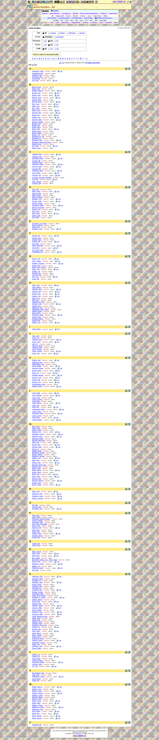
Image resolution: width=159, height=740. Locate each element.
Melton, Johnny (37, 454)
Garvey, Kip (36, 259)
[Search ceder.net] (128, 2)
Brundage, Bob (37, 140)
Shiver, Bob (36, 601)
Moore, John (36, 468)
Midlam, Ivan (36, 458)
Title (51, 22)
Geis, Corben (36, 261)
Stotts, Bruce (36, 633)
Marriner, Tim (36, 432)
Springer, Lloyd (37, 623)
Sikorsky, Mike (37, 608)
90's (96, 20)
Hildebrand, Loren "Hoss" (40, 309)
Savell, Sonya (37, 584)
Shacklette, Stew (38, 594)
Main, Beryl (36, 426)
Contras (82, 16)
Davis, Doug (36, 191)
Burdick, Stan (36, 144)
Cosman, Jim (36, 175)
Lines (89, 16)
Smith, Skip (36, 620)
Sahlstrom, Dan (37, 576)
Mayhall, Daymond (38, 440)
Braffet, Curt (36, 117)
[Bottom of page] (129, 69)
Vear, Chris (35, 675)
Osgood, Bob (36, 507)
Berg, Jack (35, 104)
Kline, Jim (35, 373)
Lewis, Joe (35, 405)
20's (62, 20)
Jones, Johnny (37, 351)
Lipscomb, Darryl (38, 413)
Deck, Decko (36, 195)
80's (91, 20)
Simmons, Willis (37, 614)
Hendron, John (37, 304)
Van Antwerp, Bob (38, 673)
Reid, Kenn (36, 556)
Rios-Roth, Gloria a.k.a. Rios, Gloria (44, 560)
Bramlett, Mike (37, 120)
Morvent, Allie (36, 479)
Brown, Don (36, 129)
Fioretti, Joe (36, 241)
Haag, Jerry (36, 285)
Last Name (60, 37)
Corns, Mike (36, 173)
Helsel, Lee (36, 298)
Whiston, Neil (36, 699)
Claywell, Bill (36, 169)
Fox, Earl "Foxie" (38, 250)
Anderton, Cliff (37, 75)
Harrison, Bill (36, 292)
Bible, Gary (36, 106)
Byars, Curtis (36, 148)
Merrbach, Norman (38, 456)
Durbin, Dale (36, 216)
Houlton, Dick (36, 317)
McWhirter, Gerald (38, 453)
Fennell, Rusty (37, 240)
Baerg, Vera (36, 89)
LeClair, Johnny (37, 399)
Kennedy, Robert (37, 368)
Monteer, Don (36, 466)
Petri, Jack (35, 530)
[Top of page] (126, 69)
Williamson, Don (37, 709)
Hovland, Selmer (37, 319)
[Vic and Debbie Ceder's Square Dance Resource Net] (119, 2)
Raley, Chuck (36, 552)
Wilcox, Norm (36, 701)
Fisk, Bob (35, 244)
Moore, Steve (36, 472)
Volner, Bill (35, 680)
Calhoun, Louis (37, 157)
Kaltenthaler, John (38, 364)
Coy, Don (35, 179)
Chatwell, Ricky (37, 162)
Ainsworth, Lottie (37, 71)
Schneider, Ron (37, 590)
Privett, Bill (36, 537)
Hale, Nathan (36, 287)
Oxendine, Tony (37, 509)
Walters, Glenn (37, 691)
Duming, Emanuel (38, 207)
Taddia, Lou (36, 654)
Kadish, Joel (36, 360)
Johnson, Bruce (37, 346)
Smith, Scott (36, 618)
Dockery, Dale (37, 201)
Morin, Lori (35, 474)
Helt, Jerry (35, 300)
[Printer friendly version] (130, 2)
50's (76, 20)
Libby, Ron (35, 407)
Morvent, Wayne (37, 481)
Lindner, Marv (36, 412)
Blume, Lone (36, 110)
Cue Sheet (94, 22)
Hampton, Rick (37, 289)
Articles (82, 33)
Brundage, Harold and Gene (41, 142)
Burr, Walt (35, 146)
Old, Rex (35, 505)
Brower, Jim (36, 125)
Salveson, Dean (37, 579)
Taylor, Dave (36, 658)
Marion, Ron (36, 428)
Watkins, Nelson (37, 693)
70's (86, 20)
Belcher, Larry (36, 98)
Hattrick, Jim (36, 296)
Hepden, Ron (36, 306)
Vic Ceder (78, 733)
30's (67, 20)
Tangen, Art (36, 656)
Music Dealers (52, 18)
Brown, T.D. (36, 135)
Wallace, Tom (36, 689)
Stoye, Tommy (37, 635)
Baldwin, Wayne (37, 91)
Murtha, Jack (36, 483)
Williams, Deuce (37, 705)
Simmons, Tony (37, 612)
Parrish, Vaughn (37, 520)
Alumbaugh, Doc (37, 73)
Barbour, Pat (36, 93)
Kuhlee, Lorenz (37, 386)
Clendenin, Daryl (37, 170)
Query (116, 22)
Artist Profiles (88, 18)
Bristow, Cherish (37, 122)
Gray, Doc (35, 277)
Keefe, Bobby (36, 366)
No (57, 41)
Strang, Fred (36, 637)
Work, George (36, 716)
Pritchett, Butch (37, 536)
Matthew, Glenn (37, 436)
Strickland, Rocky (38, 638)
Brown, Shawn (37, 133)
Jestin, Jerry (36, 342)
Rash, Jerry (36, 553)
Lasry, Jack (36, 398)
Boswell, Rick (36, 113)
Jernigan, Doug (37, 339)
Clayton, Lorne (37, 166)
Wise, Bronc (36, 711)
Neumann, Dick (37, 494)
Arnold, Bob (36, 78)
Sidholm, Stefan (37, 605)
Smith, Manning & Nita (39, 616)
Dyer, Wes (35, 217)
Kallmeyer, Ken (37, 362)
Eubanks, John (37, 229)
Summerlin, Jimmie (38, 642)
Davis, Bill (35, 189)
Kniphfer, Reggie (37, 375)
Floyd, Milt (35, 248)
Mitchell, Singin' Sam (39, 465)
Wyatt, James (37, 718)
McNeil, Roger (37, 451)
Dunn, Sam (36, 213)
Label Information (64, 18)
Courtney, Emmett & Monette (42, 177)
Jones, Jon (36, 353)
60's (81, 20)
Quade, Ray (36, 543)
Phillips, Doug (36, 533)
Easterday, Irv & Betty (39, 223)
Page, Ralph (36, 517)
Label (57, 22)
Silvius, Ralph (36, 610)
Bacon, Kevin (36, 87)
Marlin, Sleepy (37, 430)
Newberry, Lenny (37, 496)
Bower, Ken (36, 115)
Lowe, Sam (36, 417)
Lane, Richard (36, 395)
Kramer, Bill (36, 380)
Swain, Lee (36, 644)
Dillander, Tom (37, 199)
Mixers (106, 16)
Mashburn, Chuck (38, 434)
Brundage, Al (36, 138)
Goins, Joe (35, 269)
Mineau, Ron (36, 463)
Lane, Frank (36, 393)
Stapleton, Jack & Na (39, 625)
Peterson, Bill (36, 528)
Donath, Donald (37, 203)
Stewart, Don (36, 629)
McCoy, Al (35, 449)
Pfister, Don (36, 532)
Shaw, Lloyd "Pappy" (39, 595)
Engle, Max (36, 227)
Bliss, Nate (36, 108)
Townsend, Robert (38, 662)
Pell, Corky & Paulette (39, 524)
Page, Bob (35, 515)
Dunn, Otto (35, 211)
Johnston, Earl (37, 347)
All (52, 16)
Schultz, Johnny (37, 592)
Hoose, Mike (36, 313)
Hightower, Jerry (37, 308)
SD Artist (85, 22)
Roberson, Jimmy (38, 564)
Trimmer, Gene (37, 664)
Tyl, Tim (35, 666)
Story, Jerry (36, 631)
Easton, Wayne (37, 225)
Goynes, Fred (36, 275)
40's (72, 20)
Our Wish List (66, 13)
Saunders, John (37, 582)
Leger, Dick (36, 401)
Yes (51, 49)
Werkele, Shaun (37, 697)
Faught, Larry (36, 238)
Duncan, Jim (36, 209)
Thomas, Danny (37, 660)
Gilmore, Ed (36, 265)
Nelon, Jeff (35, 491)
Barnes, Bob (36, 95)
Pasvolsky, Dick (37, 522)
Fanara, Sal (36, 236)
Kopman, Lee (36, 377)
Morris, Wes (36, 476)
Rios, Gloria (36, 558)
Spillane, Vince (37, 622)
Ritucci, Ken (36, 561)
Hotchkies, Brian (37, 315)
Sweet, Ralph (36, 648)
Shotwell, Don (36, 604)
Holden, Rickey (37, 311)
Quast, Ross (36, 545)
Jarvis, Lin (35, 338)
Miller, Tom (35, 460)
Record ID (109, 22)
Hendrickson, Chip (38, 302)
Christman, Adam (38, 164)
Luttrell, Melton (37, 420)
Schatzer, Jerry (37, 586)
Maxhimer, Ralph (37, 439)
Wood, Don (36, 713)
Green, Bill (35, 279)
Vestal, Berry (36, 679)
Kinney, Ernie (36, 371)
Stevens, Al (36, 627)
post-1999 (103, 20)
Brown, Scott (36, 131)
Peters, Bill (36, 526)
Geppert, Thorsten (38, 263)
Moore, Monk (36, 470)
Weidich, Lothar (37, 695)
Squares (53, 33)
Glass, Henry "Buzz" (39, 267)
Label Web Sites (77, 18)
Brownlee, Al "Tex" (38, 136)
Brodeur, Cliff (36, 124)
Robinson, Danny (38, 568)
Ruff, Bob (35, 570)
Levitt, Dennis (36, 403)
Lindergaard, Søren (38, 409)
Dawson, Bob (36, 193)
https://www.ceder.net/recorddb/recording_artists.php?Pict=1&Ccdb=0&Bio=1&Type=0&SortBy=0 (79, 730)
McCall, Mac (36, 445)
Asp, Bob (35, 80)
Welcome (44, 13)
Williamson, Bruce (38, 707)
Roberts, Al (36, 566)
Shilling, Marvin (37, 599)
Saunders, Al (36, 580)
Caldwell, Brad (37, 154)
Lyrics (101, 22)
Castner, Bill (36, 161)
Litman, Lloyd (36, 416)
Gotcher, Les (36, 273)
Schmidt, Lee (36, 588)
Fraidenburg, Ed (37, 252)
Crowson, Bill (36, 183)
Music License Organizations (89, 13)
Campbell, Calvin (38, 158)
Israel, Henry (36, 329)
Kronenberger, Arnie (38, 384)
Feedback (104, 13)
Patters (68, 16)
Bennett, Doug (37, 102)
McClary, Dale (37, 447)
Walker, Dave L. (37, 687)
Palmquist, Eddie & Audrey (41, 519)
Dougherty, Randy (38, 205)
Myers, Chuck (37, 485)
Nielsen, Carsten (37, 498)
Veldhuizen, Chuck (38, 676)
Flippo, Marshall (37, 245)
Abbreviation (65, 22)
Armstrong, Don (37, 77)
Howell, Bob (36, 320)
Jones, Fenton (37, 349)
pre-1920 (55, 20)
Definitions (72, 33)
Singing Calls (60, 16)
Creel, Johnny (36, 182)
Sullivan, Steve (37, 640)
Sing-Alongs (97, 16)
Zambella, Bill (36, 725)
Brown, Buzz (36, 127)
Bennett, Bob (36, 100)
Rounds (75, 16)
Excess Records (55, 13)
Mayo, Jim (35, 442)
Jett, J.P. (35, 344)
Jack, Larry (36, 336)
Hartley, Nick (36, 294)
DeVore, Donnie (37, 197)
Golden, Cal (36, 271)
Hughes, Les (36, 322)
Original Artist (76, 22)
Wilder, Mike (36, 703)
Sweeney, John (37, 646)
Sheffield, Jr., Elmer (39, 597)
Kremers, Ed (36, 382)
